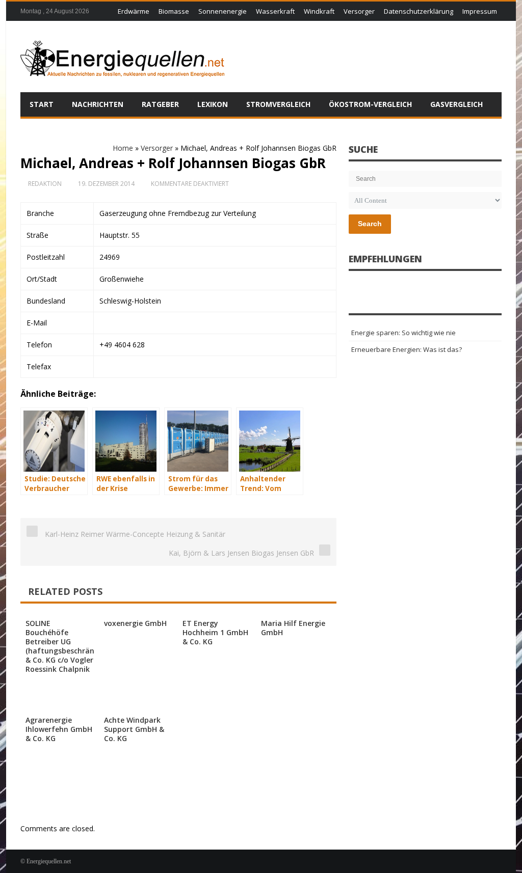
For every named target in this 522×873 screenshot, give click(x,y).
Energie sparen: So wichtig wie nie (403, 332)
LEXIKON (212, 104)
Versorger (359, 11)
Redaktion (45, 183)
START (42, 104)
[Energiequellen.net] (122, 56)
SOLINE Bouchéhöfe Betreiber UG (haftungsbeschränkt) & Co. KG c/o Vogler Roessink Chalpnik (64, 646)
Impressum (479, 11)
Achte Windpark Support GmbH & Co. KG (134, 729)
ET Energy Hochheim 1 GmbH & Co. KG (215, 632)
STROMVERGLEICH (278, 104)
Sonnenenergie (222, 11)
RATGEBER (160, 104)
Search (370, 224)
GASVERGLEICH (456, 104)
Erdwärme (133, 11)
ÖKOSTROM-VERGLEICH (370, 104)
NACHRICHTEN (97, 104)
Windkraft (319, 11)
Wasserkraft (275, 11)
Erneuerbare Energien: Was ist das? (406, 349)
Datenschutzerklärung (418, 11)
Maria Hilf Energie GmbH (293, 627)
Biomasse (174, 11)
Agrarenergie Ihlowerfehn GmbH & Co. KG (58, 729)
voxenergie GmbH (135, 623)
